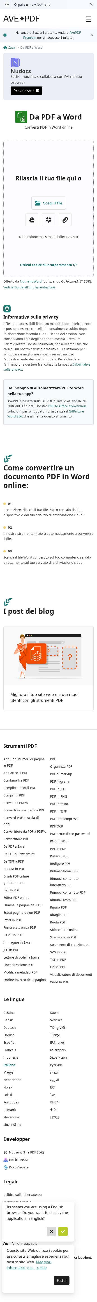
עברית (54, 1072)
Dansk (8, 1020)
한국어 (55, 1102)
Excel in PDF (12, 920)
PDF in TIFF (58, 811)
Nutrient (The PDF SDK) (26, 1152)
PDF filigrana (59, 781)
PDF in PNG (58, 796)
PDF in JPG (57, 789)
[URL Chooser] (65, 219)
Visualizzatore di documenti (71, 974)
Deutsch (9, 1027)
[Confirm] (63, 1231)
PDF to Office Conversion (67, 406)
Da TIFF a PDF (13, 861)
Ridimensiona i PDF (64, 871)
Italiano (9, 1065)
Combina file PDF (16, 780)
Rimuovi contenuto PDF (67, 892)
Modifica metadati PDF (20, 972)
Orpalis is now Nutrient (32, 4)
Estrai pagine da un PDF (21, 912)
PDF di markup (61, 774)
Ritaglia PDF (59, 915)
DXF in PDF (11, 890)
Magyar (9, 1072)
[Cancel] (51, 1231)
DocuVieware (19, 1167)
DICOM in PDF (14, 869)
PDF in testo (59, 804)
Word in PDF (59, 982)
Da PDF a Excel (14, 846)
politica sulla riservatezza (22, 1194)
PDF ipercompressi (64, 819)
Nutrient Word (31, 281)
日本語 (55, 1117)
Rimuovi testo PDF (63, 900)
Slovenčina (11, 1117)
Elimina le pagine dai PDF (22, 905)
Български (58, 1050)
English (9, 1035)
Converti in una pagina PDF (24, 810)
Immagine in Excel (17, 942)
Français (9, 1050)
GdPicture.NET (20, 1160)
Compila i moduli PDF (19, 788)
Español (9, 1042)
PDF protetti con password (70, 834)
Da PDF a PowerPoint (19, 854)
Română (9, 1110)
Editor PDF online (16, 897)
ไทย (52, 1095)
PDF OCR (56, 826)
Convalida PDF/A (15, 803)
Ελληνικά (57, 1042)
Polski (7, 1095)
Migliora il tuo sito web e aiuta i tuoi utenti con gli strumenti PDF (44, 697)
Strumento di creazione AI (70, 944)
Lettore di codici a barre (21, 957)
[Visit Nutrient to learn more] (7, 4)
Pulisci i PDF (59, 856)
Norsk (7, 1087)
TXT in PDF (58, 959)
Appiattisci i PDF (15, 773)
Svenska (56, 1020)
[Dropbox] (48, 219)
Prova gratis (24, 90)
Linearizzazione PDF (18, 965)
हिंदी (52, 1087)
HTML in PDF (12, 935)
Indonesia (10, 1057)
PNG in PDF (58, 841)
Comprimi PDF (14, 795)
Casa (11, 47)
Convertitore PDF (16, 839)
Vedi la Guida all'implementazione (29, 287)
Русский (56, 1065)
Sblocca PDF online (64, 930)
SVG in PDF (58, 952)
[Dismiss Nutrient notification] (91, 4)
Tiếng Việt (57, 1027)
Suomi (55, 1012)
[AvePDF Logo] (21, 19)
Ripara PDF (58, 907)
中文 (53, 1110)
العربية (54, 1080)
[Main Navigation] (89, 18)
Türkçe (55, 1035)
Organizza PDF (61, 766)
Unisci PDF (58, 967)
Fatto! (62, 1280)
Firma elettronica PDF (19, 927)
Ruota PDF (57, 922)
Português (11, 1102)
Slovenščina (12, 1124)
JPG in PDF (11, 950)
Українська (58, 1057)
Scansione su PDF (63, 937)
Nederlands (12, 1080)
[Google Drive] (31, 219)
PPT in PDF (58, 848)
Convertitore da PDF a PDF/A (24, 831)
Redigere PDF (60, 863)
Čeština (9, 1012)
